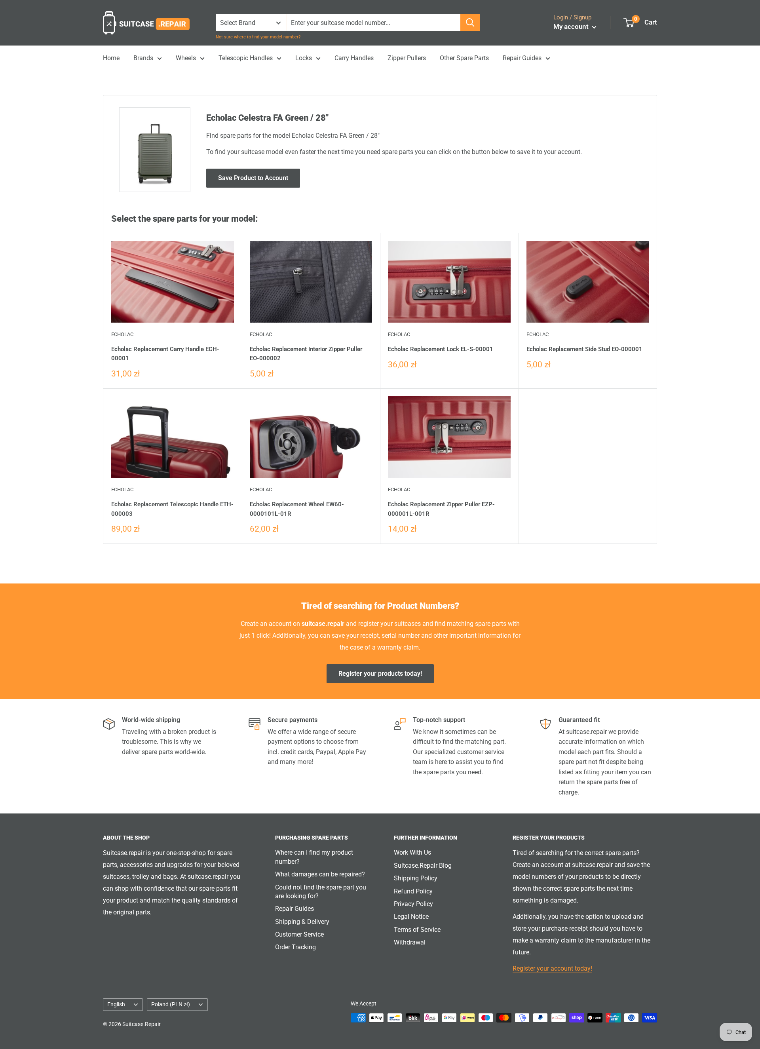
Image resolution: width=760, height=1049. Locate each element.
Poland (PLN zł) (170, 1004)
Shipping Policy (415, 878)
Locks (303, 58)
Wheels (186, 58)
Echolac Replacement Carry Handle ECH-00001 (165, 354)
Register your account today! (552, 968)
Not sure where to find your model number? (258, 37)
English (116, 1004)
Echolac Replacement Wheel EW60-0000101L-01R (297, 509)
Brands (143, 58)
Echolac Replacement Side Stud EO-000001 (584, 349)
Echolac (122, 334)
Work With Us (412, 852)
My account (571, 26)
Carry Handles (354, 58)
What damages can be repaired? (320, 874)
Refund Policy (413, 891)
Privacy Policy (413, 904)
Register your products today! (380, 673)
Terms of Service (417, 929)
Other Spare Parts (464, 58)
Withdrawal (410, 942)
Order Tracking (295, 947)
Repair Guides (522, 58)
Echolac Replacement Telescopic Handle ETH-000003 (172, 509)
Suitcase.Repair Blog (423, 865)
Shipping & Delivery (302, 921)
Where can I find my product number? (314, 857)
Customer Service (299, 934)
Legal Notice (411, 916)
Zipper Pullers (407, 58)
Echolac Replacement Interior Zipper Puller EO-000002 (306, 354)
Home (111, 58)
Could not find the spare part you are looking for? (320, 892)
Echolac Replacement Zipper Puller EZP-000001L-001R (441, 509)
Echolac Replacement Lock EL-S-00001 (440, 349)
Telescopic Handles (245, 58)
